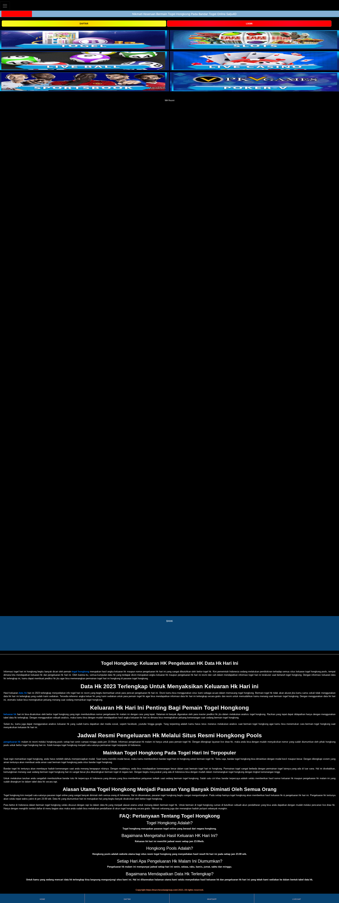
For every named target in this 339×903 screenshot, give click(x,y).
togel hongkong (80, 671)
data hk (23, 693)
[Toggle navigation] (5, 5)
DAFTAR (84, 23)
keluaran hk (10, 714)
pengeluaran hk (12, 741)
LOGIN (249, 23)
